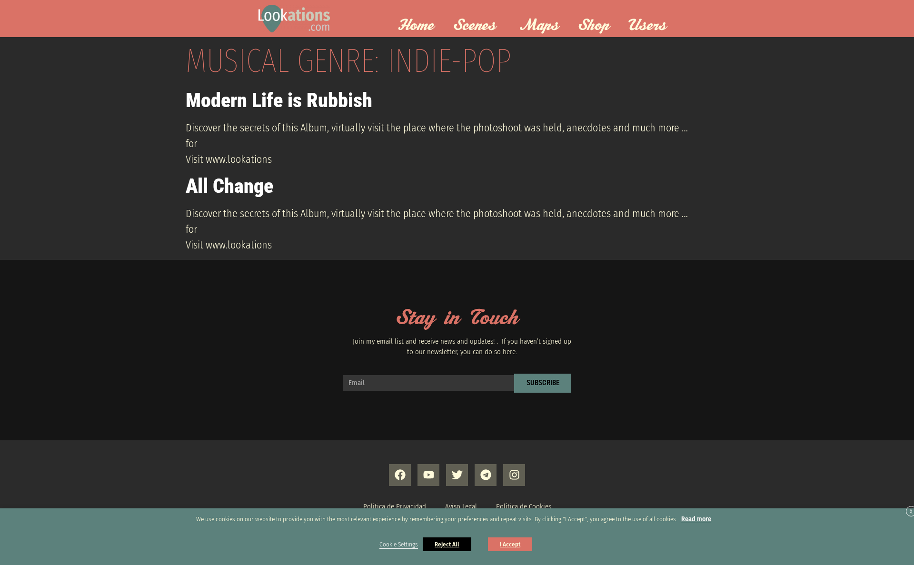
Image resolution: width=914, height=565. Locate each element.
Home (415, 25)
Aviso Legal (461, 506)
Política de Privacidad (394, 506)
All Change (229, 186)
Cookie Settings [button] (398, 544)
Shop (593, 25)
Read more (696, 519)
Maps (539, 25)
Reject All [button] (447, 544)
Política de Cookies (523, 506)
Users (647, 25)
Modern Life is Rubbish (279, 100)
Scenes (474, 25)
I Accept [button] (510, 544)
